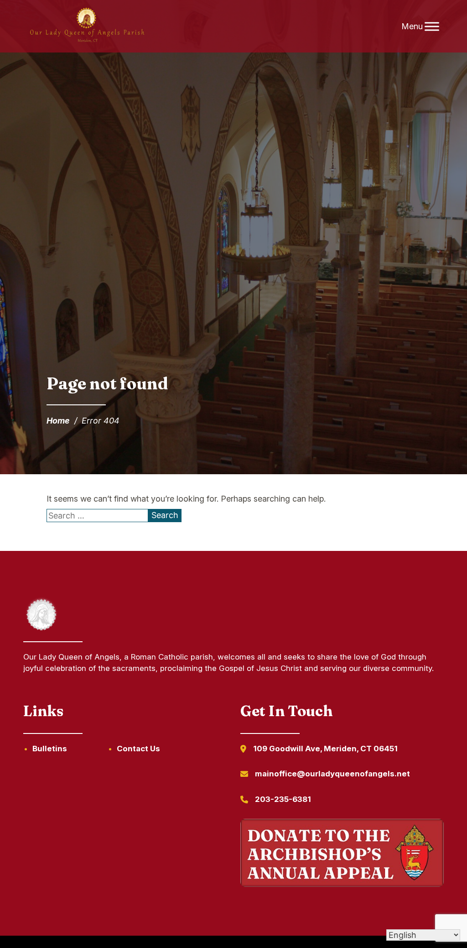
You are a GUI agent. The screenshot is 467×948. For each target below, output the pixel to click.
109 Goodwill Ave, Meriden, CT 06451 (325, 748)
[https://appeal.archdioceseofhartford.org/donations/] (342, 854)
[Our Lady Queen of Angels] (86, 26)
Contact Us (138, 748)
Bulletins (49, 748)
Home (58, 420)
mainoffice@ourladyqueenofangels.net (332, 773)
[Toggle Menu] (432, 26)
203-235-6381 (283, 799)
